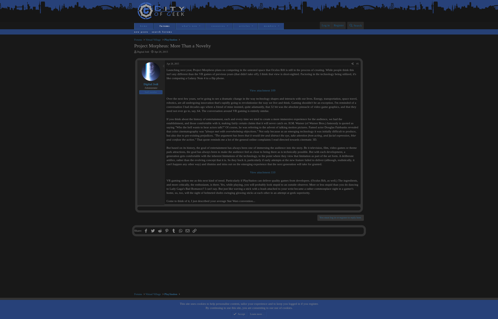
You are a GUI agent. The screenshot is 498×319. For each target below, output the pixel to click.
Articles (244, 26)
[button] (200, 26)
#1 (357, 63)
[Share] (352, 64)
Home (144, 26)
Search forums (162, 32)
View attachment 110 (262, 172)
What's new (189, 26)
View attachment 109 (262, 90)
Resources (218, 26)
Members (270, 26)
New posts (141, 32)
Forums (165, 26)
